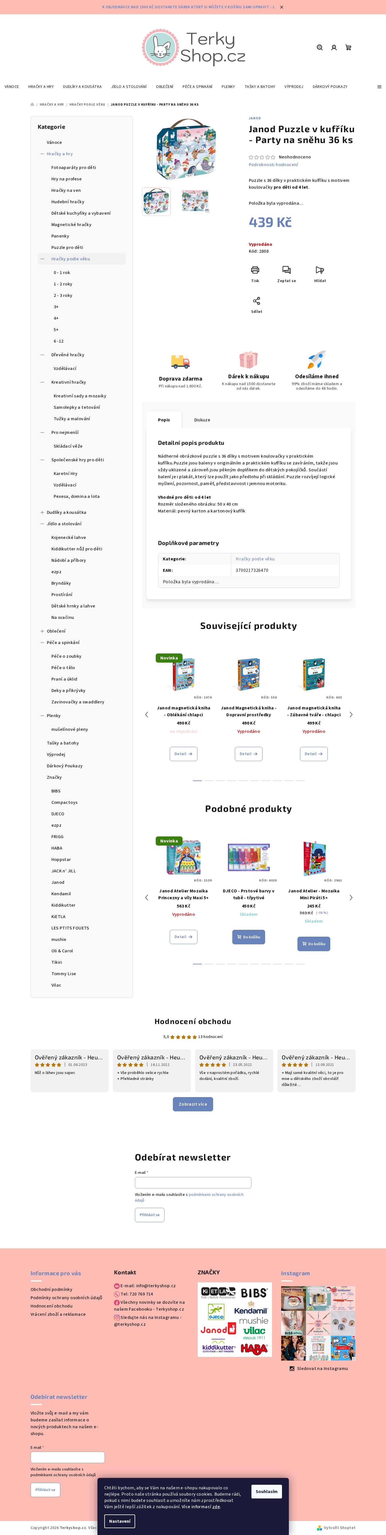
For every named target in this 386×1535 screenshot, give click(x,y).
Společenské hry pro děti (77, 460)
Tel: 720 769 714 (136, 1294)
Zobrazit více (193, 1104)
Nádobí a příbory (68, 560)
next (351, 714)
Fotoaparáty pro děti (73, 167)
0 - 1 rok (62, 272)
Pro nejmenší (65, 432)
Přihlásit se (150, 1215)
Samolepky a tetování (77, 407)
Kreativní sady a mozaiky (80, 396)
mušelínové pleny (69, 729)
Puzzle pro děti (67, 247)
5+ (56, 330)
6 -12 (59, 341)
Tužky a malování (72, 419)
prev (146, 714)
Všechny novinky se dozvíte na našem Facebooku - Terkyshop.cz (149, 1305)
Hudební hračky (68, 202)
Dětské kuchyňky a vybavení (81, 213)
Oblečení (56, 631)
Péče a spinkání (63, 642)
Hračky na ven (66, 190)
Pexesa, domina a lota (77, 496)
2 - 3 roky (63, 295)
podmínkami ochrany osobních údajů (63, 1475)
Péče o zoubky (66, 656)
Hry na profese (66, 179)
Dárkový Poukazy (65, 766)
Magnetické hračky (71, 225)
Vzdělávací (65, 368)
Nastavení (119, 1521)
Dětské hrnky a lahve (73, 606)
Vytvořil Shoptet (339, 1528)
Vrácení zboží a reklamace (58, 1314)
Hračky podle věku (70, 259)
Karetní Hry (66, 473)
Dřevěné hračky (68, 355)
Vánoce (54, 142)
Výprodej (56, 754)
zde (216, 1507)
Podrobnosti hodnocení (273, 165)
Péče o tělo (63, 668)
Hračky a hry (60, 154)
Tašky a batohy (63, 743)
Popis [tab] (164, 420)
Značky (54, 777)
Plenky (54, 716)
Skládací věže (68, 446)
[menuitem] (11, 86)
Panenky (60, 236)
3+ (56, 307)
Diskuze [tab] (202, 420)
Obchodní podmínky (52, 1289)
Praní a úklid (64, 679)
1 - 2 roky (63, 284)
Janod (255, 118)
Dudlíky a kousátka (67, 512)
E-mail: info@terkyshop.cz (148, 1286)
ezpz (56, 572)
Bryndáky (61, 583)
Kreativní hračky (68, 382)
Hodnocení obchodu (193, 1021)
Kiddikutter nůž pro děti (77, 549)
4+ (56, 318)
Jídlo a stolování (64, 524)
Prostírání (62, 595)
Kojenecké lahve (68, 537)
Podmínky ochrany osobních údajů (67, 1298)
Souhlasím (267, 1491)
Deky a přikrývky (68, 690)
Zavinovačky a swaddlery (78, 702)
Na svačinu (62, 617)
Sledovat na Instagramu (322, 1368)
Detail (180, 754)
